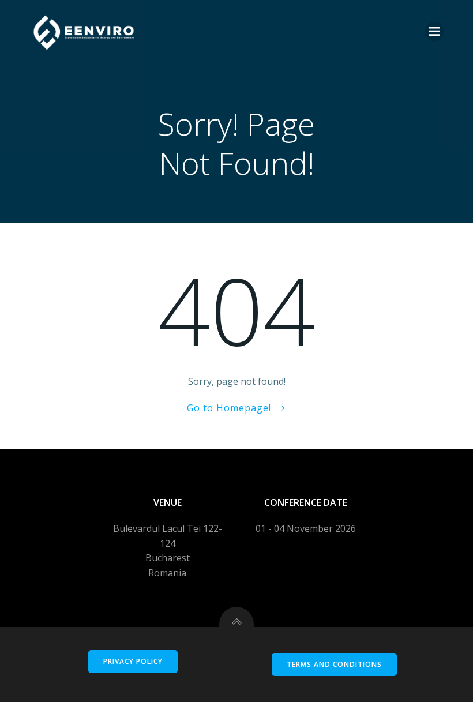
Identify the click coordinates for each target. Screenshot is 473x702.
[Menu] (434, 32)
